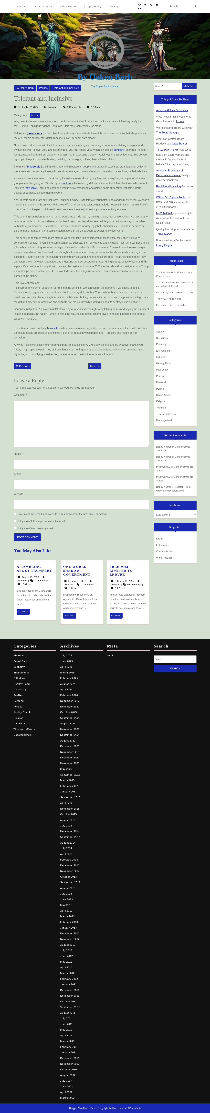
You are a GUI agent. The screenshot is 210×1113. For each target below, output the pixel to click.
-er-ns (35, 133)
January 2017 (68, 791)
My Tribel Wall (164, 213)
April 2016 (66, 803)
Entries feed (162, 545)
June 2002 (66, 1086)
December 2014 (70, 831)
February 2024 (69, 695)
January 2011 (68, 1052)
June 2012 (66, 956)
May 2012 (66, 961)
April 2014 (66, 854)
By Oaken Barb (105, 76)
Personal (161, 382)
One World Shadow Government (76, 570)
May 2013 (66, 905)
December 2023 (70, 700)
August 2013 (67, 888)
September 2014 (70, 837)
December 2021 (70, 746)
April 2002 (66, 1092)
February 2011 (69, 1046)
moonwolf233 (163, 466)
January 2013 (68, 927)
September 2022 (70, 734)
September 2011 (70, 1007)
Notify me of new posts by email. (35, 528)
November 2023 (70, 706)
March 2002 (67, 1097)
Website (18, 494)
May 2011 (66, 1029)
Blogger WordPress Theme (83, 1108)
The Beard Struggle (167, 132)
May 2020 (66, 768)
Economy (161, 344)
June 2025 (66, 661)
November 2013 (70, 871)
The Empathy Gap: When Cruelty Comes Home (174, 274)
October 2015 (68, 814)
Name (18, 453)
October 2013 (68, 876)
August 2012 (67, 944)
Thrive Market (164, 234)
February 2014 (69, 859)
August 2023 (67, 723)
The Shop (113, 6)
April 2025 (66, 666)
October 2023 (68, 712)
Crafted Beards (179, 143)
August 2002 (67, 1075)
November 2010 (70, 1063)
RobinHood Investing (168, 186)
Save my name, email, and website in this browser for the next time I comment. (62, 514)
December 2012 (70, 933)
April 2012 (66, 967)
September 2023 (70, 718)
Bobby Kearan (163, 446)
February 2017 (69, 786)
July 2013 (66, 893)
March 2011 (67, 1041)
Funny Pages (164, 245)
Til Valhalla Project (167, 150)
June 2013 (66, 899)
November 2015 (70, 808)
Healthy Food (163, 363)
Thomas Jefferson (166, 414)
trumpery (119, 149)
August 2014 (67, 842)
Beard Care (162, 338)
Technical (161, 407)
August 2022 (67, 740)
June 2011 (66, 1024)
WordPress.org (164, 557)
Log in (159, 538)
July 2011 (66, 1018)
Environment (163, 350)
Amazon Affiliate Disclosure (172, 110)
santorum (67, 183)
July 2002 (66, 1080)
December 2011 (69, 990)
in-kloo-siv (33, 166)
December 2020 (70, 757)
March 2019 (67, 780)
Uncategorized (164, 420)
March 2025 (67, 672)
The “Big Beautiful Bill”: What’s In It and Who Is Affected (174, 284)
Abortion (160, 331)
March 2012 (67, 973)
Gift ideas (161, 357)
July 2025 (66, 655)
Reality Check (163, 395)
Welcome (21, 6)
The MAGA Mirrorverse (168, 298)
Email (18, 473)
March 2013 (67, 916)
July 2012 (66, 950)
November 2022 (70, 729)
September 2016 (70, 797)
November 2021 (70, 752)
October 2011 (68, 1001)
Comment (20, 395)
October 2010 (68, 1069)
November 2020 (70, 763)
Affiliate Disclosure (43, 6)
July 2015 (66, 825)
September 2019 (70, 774)
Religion (160, 401)
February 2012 (69, 978)
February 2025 (69, 678)
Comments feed (164, 551)
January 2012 (68, 984)
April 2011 (66, 1035)
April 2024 (66, 689)
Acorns (180, 121)
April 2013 (66, 910)
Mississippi (162, 369)
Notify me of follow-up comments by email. (41, 521)
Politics (43, 88)
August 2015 (67, 820)
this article (52, 328)
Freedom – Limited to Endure (121, 570)
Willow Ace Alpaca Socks (171, 197)
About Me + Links (68, 6)
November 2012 (70, 939)
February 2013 (69, 922)
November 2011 (69, 995)
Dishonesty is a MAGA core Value (174, 292)
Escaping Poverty (92, 6)
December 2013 (70, 865)
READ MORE (24, 613)
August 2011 (67, 1012)
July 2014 (66, 848)
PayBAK (160, 376)
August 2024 (67, 683)
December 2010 (70, 1058)
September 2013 (70, 882)
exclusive (31, 188)
